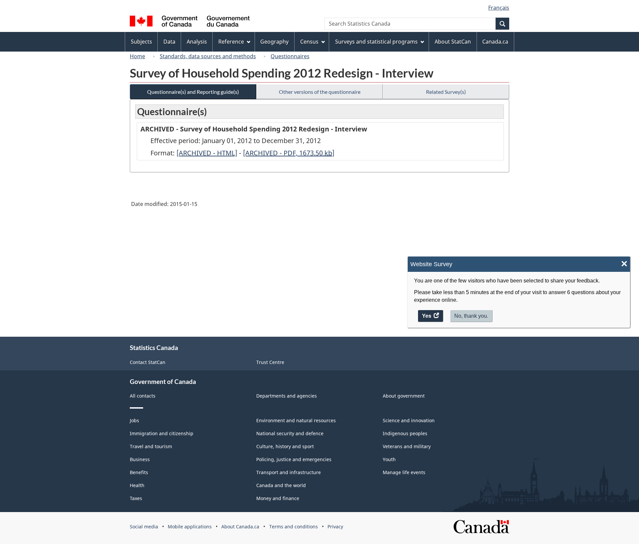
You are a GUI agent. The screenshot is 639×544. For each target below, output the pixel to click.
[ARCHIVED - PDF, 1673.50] (288, 152)
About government (404, 396)
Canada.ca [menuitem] (495, 41)
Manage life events (404, 472)
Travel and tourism (151, 446)
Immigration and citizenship (161, 433)
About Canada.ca (240, 526)
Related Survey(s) (446, 92)
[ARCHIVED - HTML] (206, 152)
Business (140, 459)
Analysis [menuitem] (197, 41)
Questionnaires (290, 56)
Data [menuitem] (169, 41)
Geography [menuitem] (274, 41)
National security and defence (289, 433)
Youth (389, 459)
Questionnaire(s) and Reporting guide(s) (193, 92)
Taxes (136, 498)
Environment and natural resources (296, 420)
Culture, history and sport (285, 446)
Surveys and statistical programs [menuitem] (376, 41)
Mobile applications (190, 526)
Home (137, 56)
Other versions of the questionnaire (319, 92)
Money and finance (277, 498)
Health (137, 485)
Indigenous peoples (405, 433)
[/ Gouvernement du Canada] (190, 22)
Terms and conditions (293, 526)
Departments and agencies (286, 396)
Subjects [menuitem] (141, 41)
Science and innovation (409, 420)
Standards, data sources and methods (208, 56)
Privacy (335, 526)
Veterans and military (407, 446)
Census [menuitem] (309, 41)
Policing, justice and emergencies (293, 459)
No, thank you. (471, 316)
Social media (144, 526)
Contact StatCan (147, 362)
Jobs (134, 420)
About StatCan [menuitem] (453, 41)
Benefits (139, 472)
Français (498, 7)
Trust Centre (270, 362)
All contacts (142, 396)
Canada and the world (281, 485)
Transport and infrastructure (288, 472)
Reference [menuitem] (231, 41)
